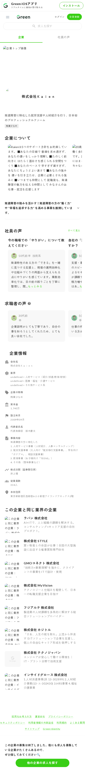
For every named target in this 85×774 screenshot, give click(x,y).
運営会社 (40, 716)
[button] (42, 208)
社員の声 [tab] (64, 37)
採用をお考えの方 (22, 716)
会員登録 (74, 16)
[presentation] (42, 26)
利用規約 (62, 722)
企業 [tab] (21, 37)
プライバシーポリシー (60, 716)
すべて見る (74, 230)
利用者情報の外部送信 (40, 722)
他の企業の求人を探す (42, 762)
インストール (71, 5)
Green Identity (51, 728)
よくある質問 (77, 722)
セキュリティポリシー (12, 722)
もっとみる (35, 286)
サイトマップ (32, 728)
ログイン (60, 16)
